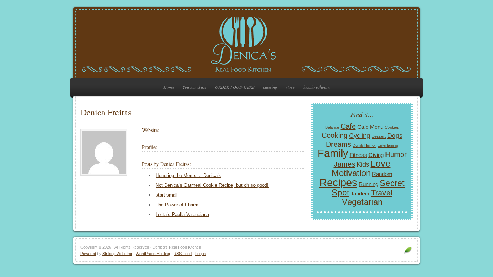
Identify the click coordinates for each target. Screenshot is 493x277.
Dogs (394, 135)
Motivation (351, 173)
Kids (363, 164)
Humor (396, 154)
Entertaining (388, 145)
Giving (376, 155)
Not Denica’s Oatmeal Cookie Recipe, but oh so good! (212, 185)
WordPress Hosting (153, 253)
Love (381, 163)
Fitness (358, 155)
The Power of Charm (177, 204)
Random (382, 174)
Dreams (338, 144)
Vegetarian (362, 202)
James (344, 164)
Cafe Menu (370, 127)
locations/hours (316, 87)
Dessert (379, 136)
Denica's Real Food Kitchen (246, 44)
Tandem (360, 193)
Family (333, 153)
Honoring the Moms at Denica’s (188, 175)
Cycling (359, 135)
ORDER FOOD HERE (234, 87)
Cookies (392, 127)
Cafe (348, 126)
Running (368, 184)
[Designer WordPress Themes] (408, 253)
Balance (332, 127)
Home (168, 87)
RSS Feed (183, 253)
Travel (381, 192)
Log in (200, 253)
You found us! (194, 87)
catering (270, 87)
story (290, 87)
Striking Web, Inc (117, 253)
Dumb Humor (364, 145)
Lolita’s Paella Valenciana (182, 214)
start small (167, 195)
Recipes (338, 182)
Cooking (335, 135)
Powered (88, 253)
